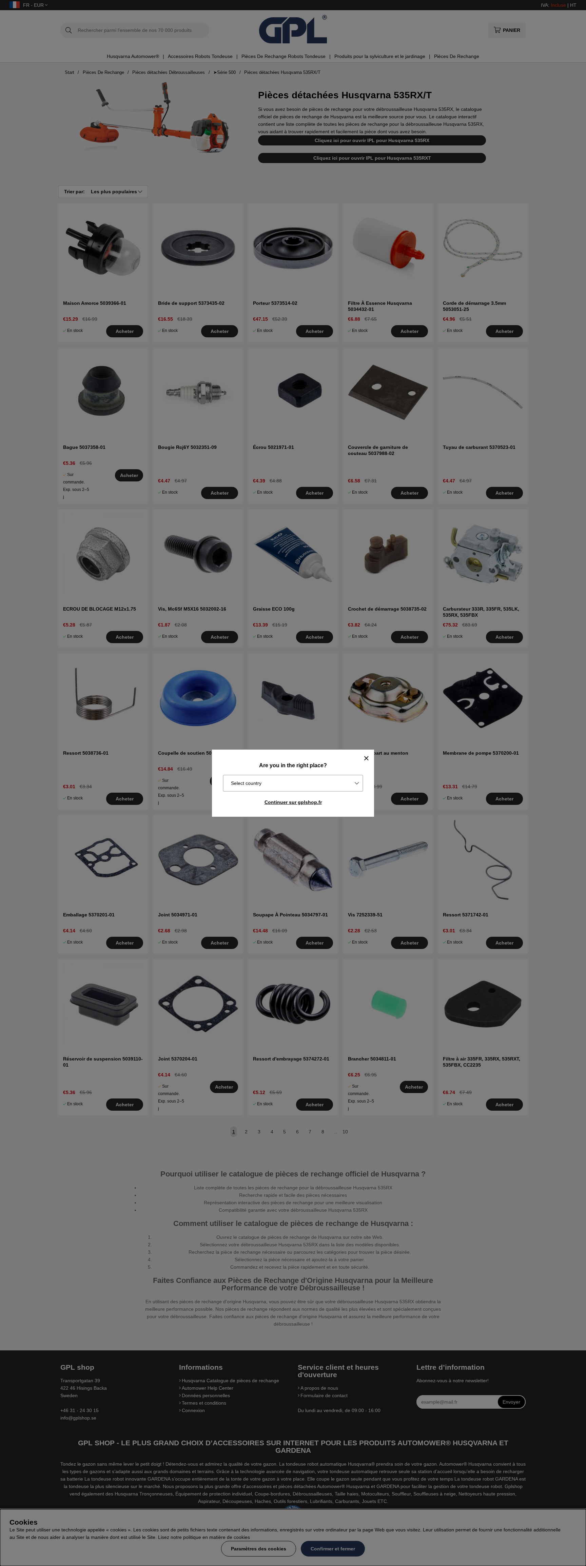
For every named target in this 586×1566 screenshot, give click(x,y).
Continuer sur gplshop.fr (293, 802)
